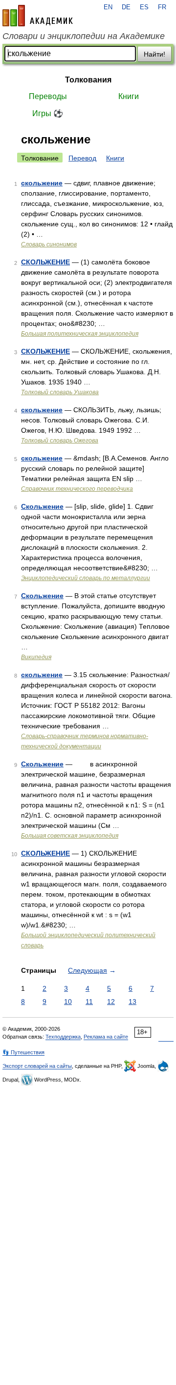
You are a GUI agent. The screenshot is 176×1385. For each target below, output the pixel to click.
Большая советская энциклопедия (69, 835)
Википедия (36, 657)
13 (132, 1001)
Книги (128, 96)
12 (111, 1001)
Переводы (48, 96)
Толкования (88, 80)
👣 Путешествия (23, 1052)
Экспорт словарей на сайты (37, 1066)
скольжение (42, 183)
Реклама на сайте (106, 1037)
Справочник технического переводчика (77, 488)
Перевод (82, 158)
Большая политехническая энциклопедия (79, 333)
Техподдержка (63, 1037)
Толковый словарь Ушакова (60, 392)
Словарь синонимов (49, 244)
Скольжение (42, 506)
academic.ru (37, 15)
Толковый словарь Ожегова (59, 440)
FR (162, 7)
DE (126, 7)
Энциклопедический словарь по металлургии (85, 578)
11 (89, 1001)
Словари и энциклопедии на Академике (83, 36)
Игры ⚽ (47, 113)
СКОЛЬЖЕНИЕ (45, 262)
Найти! (154, 54)
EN (108, 7)
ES (144, 7)
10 (68, 1001)
